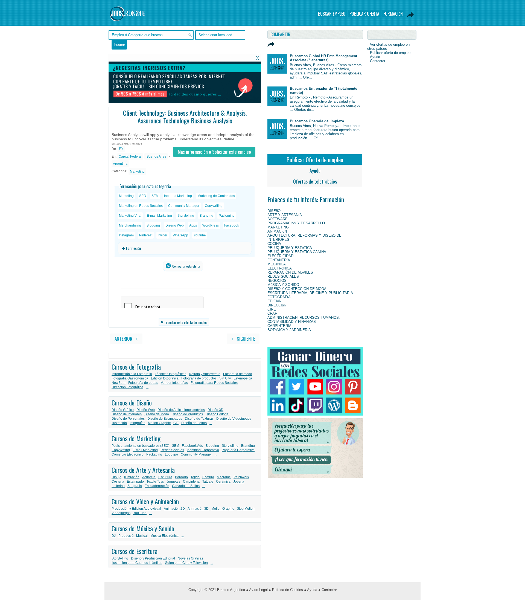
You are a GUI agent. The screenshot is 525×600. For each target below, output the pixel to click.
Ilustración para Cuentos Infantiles (137, 563)
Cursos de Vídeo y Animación (145, 501)
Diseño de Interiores (127, 414)
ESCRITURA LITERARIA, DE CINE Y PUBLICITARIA (310, 293)
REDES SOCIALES (283, 276)
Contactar (377, 61)
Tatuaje (207, 481)
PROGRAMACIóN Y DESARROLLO (296, 223)
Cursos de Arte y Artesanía (143, 470)
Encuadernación (157, 486)
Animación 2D (174, 509)
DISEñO (274, 211)
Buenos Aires (156, 156)
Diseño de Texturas (199, 419)
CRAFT (273, 313)
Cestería (118, 481)
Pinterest (145, 235)
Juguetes (173, 481)
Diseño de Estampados (164, 419)
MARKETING (278, 227)
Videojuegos (121, 513)
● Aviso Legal (257, 590)
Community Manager (183, 206)
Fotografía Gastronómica (130, 378)
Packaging (227, 216)
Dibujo (116, 477)
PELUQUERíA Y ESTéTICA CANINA (296, 252)
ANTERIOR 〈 (126, 338)
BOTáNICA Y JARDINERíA (289, 330)
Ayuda (315, 170)
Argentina (120, 164)
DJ (114, 536)
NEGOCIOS (277, 281)
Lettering (118, 486)
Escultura (165, 477)
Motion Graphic (159, 423)
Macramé (224, 477)
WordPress (210, 225)
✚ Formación (131, 248)
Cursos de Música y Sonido (143, 528)
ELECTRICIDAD (280, 256)
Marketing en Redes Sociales (141, 206)
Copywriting (214, 206)
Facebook (231, 225)
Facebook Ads (192, 446)
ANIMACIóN (277, 231)
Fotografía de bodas (143, 383)
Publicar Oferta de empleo (315, 159)
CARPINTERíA (279, 326)
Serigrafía (134, 486)
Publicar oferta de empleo (390, 53)
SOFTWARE (277, 219)
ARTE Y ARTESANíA (284, 215)
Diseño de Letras (194, 423)
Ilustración (119, 423)
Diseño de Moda (156, 414)
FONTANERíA (278, 260)
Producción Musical (133, 536)
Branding (206, 216)
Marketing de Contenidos (216, 196)
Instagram (126, 235)
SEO (142, 196)
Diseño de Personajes (128, 419)
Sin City (225, 378)
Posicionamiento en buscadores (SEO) (140, 446)
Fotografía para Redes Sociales (214, 383)
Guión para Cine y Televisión (186, 563)
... (147, 387)
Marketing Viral (130, 216)
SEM (155, 196)
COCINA (274, 244)
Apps (193, 225)
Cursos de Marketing (136, 438)
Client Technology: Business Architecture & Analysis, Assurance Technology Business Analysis (185, 116)
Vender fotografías (174, 383)
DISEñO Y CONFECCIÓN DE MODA (296, 289)
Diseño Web (174, 225)
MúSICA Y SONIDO (283, 285)
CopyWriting (121, 450)
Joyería (238, 481)
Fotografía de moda (237, 374)
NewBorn (119, 383)
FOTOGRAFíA (279, 297)
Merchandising (130, 225)
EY (121, 149)
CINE (271, 309)
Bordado (181, 477)
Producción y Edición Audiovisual (136, 509)
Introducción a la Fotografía (132, 374)
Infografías (137, 423)
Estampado (135, 481)
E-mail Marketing (159, 216)
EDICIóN (274, 301)
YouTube (140, 513)
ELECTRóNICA (279, 268)
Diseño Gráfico (123, 410)
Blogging (153, 225)
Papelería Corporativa (238, 450)
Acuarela (149, 477)
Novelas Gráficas (190, 558)
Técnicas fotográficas (170, 374)
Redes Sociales (172, 450)
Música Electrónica (164, 536)
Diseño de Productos (187, 414)
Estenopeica (243, 378)
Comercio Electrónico (128, 454)
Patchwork (241, 477)
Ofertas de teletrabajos (315, 181)
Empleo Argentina (231, 590)
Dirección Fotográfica (127, 387)
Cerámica (223, 481)
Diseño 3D (215, 410)
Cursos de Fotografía (136, 367)
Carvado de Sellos (186, 486)
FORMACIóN (393, 13)
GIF (176, 423)
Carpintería (191, 481)
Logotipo (171, 454)
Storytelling (185, 216)
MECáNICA (276, 264)
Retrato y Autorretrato (204, 374)
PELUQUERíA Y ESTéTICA (289, 248)
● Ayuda (310, 590)
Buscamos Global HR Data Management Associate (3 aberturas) (323, 58)
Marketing (137, 171)
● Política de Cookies (286, 590)
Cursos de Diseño (132, 402)
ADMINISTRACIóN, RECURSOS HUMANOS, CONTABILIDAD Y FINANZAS (303, 319)
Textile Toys (155, 481)
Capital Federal (130, 156)
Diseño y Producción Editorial (153, 558)
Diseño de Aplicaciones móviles (181, 410)
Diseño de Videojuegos (233, 419)
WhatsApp (180, 235)
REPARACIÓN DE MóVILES (290, 272)
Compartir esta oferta (185, 266)
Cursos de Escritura (135, 551)
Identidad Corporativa (203, 450)
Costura (208, 477)
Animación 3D (198, 509)
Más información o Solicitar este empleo (214, 151)
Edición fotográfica (165, 378)
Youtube (200, 235)
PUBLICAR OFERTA (364, 13)
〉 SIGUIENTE (243, 338)
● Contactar (327, 590)
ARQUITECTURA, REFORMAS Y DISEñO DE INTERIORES (304, 237)
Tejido (195, 477)
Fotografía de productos (199, 378)
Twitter (162, 235)
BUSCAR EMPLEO (331, 13)
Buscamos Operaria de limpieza (317, 121)
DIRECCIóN (276, 305)
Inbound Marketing (178, 196)
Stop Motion (246, 509)
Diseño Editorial (217, 414)
